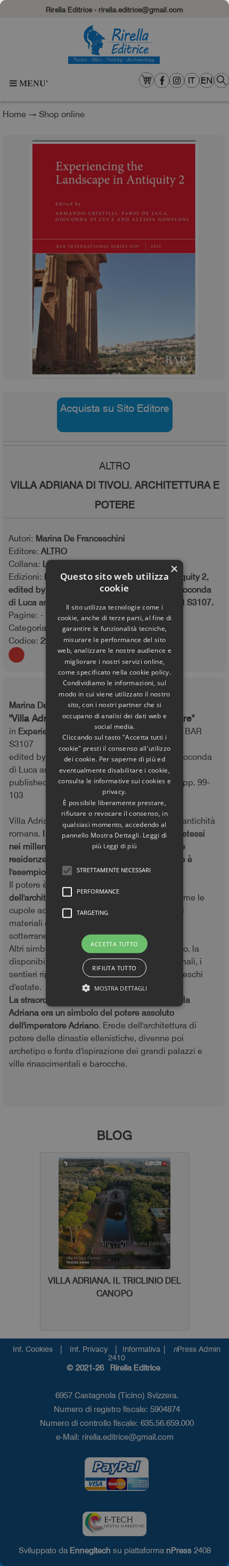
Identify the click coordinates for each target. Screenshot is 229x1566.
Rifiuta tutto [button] (114, 968)
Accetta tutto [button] (114, 943)
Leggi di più (120, 846)
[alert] (114, 783)
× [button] (174, 569)
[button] (67, 870)
